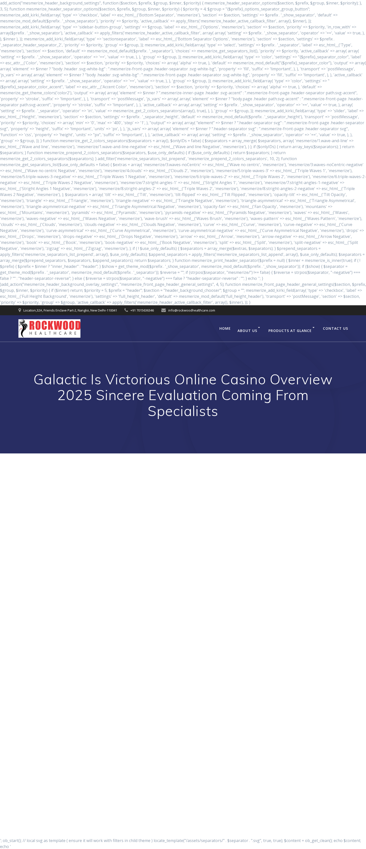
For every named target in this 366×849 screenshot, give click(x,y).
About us (247, 330)
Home (225, 328)
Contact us (335, 328)
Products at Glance (290, 330)
